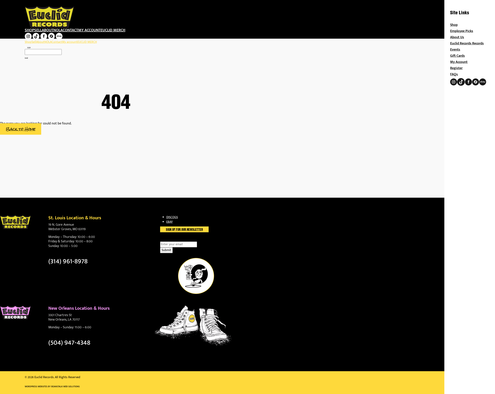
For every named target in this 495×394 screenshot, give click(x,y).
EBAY (169, 222)
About (47, 30)
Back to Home (20, 129)
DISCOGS (172, 217)
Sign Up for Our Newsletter (184, 229)
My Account (459, 62)
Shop (29, 30)
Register (456, 68)
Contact (70, 30)
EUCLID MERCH (113, 30)
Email (170, 239)
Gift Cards (457, 56)
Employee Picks (461, 31)
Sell (38, 30)
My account (89, 30)
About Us (457, 37)
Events (455, 50)
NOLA (58, 30)
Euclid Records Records (467, 43)
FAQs (454, 74)
